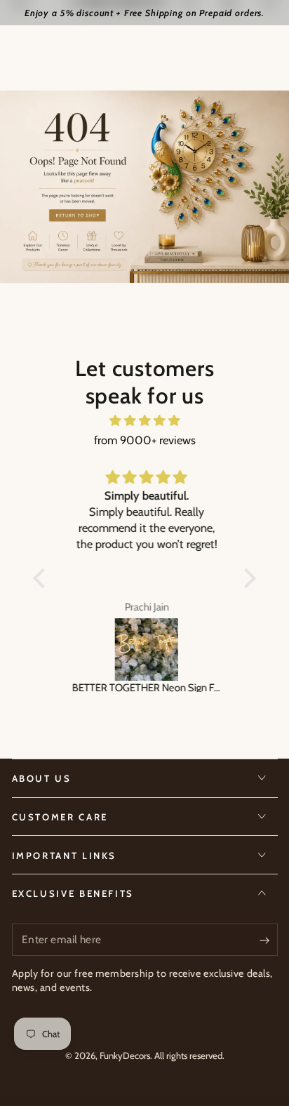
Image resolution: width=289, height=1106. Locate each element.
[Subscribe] (268, 940)
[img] (144, 421)
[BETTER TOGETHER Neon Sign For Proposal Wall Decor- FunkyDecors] (144, 649)
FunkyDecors (125, 1055)
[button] (43, 578)
